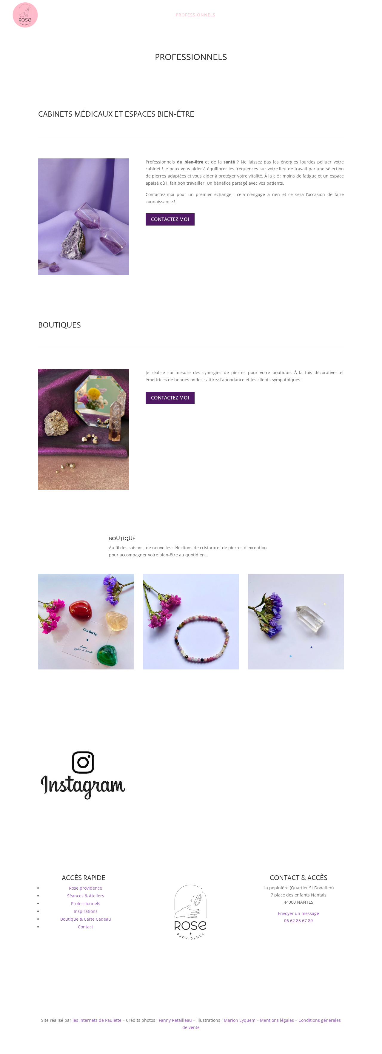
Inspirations (86, 911)
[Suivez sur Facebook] (185, 963)
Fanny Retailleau (175, 1020)
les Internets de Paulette (97, 1020)
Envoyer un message (298, 913)
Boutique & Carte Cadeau (85, 919)
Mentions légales (277, 1020)
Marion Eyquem (239, 1020)
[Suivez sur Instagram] (197, 963)
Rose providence (85, 888)
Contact (85, 927)
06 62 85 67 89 (298, 920)
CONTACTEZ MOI (170, 219)
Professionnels (85, 903)
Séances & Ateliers (85, 896)
